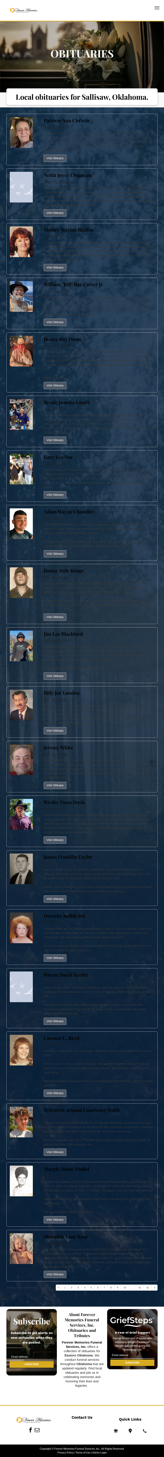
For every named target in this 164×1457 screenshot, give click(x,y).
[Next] (155, 1288)
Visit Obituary (55, 158)
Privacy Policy (65, 1452)
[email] (37, 1430)
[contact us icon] (144, 1431)
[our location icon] (130, 1431)
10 (124, 1287)
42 (147, 1287)
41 (140, 1287)
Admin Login (99, 1452)
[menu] (157, 8)
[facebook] (30, 1430)
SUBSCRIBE (32, 1364)
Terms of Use (83, 1452)
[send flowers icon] (116, 1431)
